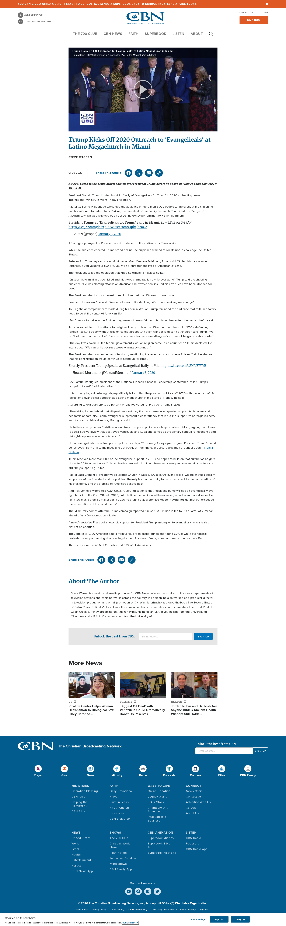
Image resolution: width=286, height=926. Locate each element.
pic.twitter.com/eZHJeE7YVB (185, 366)
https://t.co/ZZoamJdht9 (86, 227)
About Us (192, 813)
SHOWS (115, 832)
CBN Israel (79, 796)
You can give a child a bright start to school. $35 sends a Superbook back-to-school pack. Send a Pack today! (107, 4)
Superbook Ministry (161, 838)
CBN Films (79, 811)
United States (81, 838)
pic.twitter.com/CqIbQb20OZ (126, 227)
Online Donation (159, 791)
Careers (191, 807)
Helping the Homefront (80, 804)
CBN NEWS (113, 33)
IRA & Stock (156, 802)
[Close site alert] (267, 4)
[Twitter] (139, 173)
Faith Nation (118, 853)
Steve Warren (80, 157)
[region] (143, 919)
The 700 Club (85, 33)
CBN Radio (193, 838)
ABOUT (197, 33)
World (76, 843)
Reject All (219, 919)
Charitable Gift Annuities (158, 809)
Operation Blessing (85, 791)
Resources (117, 813)
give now (254, 20)
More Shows (118, 864)
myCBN (204, 909)
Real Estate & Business (157, 818)
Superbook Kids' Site (162, 853)
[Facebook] (128, 173)
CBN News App (82, 871)
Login (265, 12)
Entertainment (81, 860)
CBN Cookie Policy (137, 909)
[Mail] (149, 173)
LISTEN (178, 33)
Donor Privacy (117, 909)
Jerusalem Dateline (123, 858)
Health (76, 854)
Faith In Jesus (119, 802)
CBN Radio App (196, 849)
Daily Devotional (121, 791)
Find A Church (119, 807)
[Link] (159, 173)
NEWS (76, 832)
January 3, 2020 (109, 234)
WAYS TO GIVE (159, 786)
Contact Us (246, 12)
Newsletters (194, 791)
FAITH (134, 33)
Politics (76, 865)
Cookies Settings (187, 909)
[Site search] (211, 35)
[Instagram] (147, 891)
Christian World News (120, 845)
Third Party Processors (163, 909)
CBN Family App (121, 869)
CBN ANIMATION (160, 832)
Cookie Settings (198, 919)
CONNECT (193, 786)
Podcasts (192, 843)
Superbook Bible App (159, 845)
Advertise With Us (198, 802)
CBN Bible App (120, 818)
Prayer (114, 796)
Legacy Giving (157, 796)
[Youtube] (128, 891)
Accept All (240, 919)
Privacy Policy (99, 909)
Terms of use (81, 909)
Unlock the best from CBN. (114, 636)
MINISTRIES (80, 786)
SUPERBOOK (155, 33)
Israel (75, 849)
